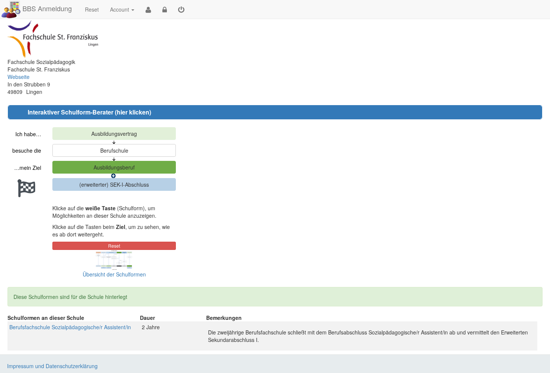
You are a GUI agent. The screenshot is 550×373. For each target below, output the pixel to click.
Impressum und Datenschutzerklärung (52, 366)
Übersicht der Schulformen (114, 274)
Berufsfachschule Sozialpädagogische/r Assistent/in (70, 327)
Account (119, 9)
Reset (92, 9)
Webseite (18, 76)
